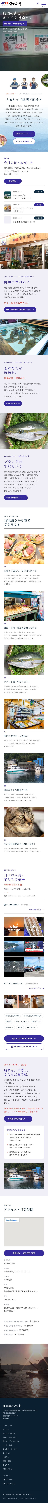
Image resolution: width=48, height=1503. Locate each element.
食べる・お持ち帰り (10, 1437)
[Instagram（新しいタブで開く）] (38, 3)
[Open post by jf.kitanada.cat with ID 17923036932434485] (24, 1001)
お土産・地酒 (8, 1445)
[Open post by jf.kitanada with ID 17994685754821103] (14, 926)
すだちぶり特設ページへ (16, 498)
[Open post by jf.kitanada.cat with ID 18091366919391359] (10, 1001)
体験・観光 (7, 1461)
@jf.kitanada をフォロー (24, 1038)
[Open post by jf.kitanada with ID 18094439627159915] (34, 946)
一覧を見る (13, 181)
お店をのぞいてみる (24, 134)
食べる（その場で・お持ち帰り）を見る (20, 310)
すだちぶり (7, 1453)
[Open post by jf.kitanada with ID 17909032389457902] (14, 967)
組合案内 (6, 1465)
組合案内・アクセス (10, 1449)
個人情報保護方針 (8, 1494)
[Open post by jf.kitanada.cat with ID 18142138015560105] (37, 1001)
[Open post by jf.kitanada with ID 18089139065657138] (14, 946)
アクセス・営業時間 (24, 141)
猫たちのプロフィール (11, 1441)
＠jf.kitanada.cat (9, 1483)
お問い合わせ (8, 1469)
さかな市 (6, 1429)
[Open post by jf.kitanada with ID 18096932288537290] (34, 967)
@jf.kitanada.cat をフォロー (24, 1046)
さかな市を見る (13, 403)
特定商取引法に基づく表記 (24, 1494)
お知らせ (6, 1457)
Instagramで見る (36, 910)
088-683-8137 (10, 1299)
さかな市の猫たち (9, 1433)
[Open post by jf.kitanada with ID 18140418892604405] (34, 926)
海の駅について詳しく (18, 1118)
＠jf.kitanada (7, 1479)
